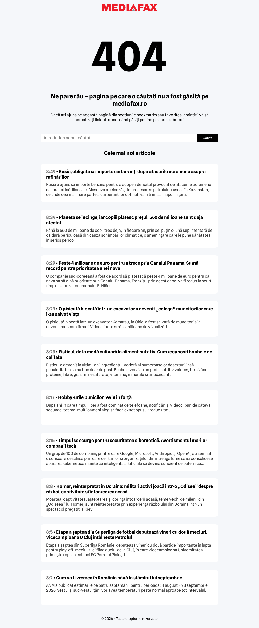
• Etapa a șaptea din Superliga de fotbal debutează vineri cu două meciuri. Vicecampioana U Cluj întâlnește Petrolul (126, 534)
